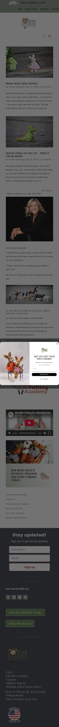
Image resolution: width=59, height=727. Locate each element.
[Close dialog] (57, 344)
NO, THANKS (44, 379)
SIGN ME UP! (44, 374)
